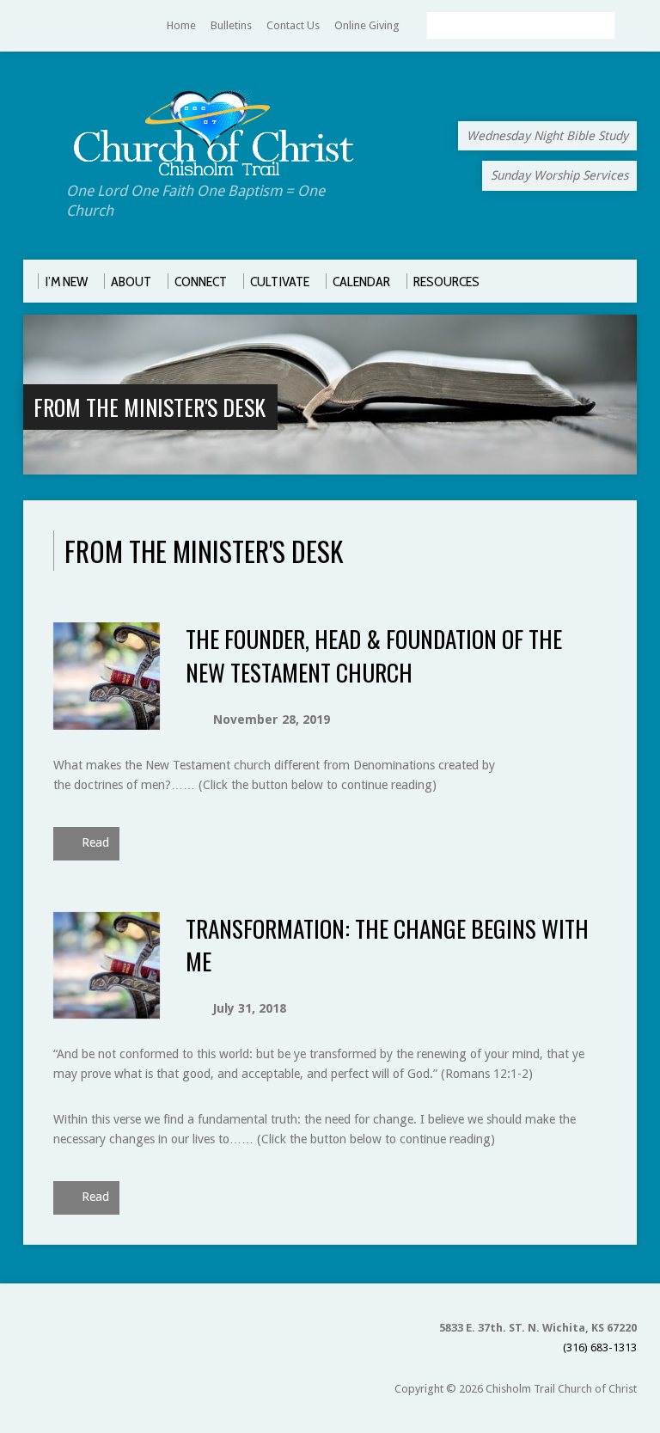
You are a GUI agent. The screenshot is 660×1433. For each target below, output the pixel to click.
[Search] (630, 26)
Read (93, 842)
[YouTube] (31, 25)
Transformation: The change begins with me (387, 944)
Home (181, 25)
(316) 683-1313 (600, 1347)
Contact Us (293, 25)
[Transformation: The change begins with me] (107, 1008)
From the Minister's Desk (150, 406)
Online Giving (367, 25)
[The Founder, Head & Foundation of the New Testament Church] (107, 719)
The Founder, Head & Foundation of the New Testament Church (374, 655)
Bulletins (231, 25)
